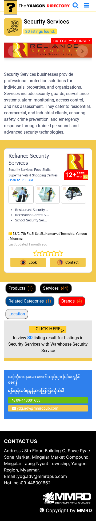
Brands (71, 301)
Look (33, 262)
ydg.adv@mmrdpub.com (37, 408)
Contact (72, 262)
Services (56, 288)
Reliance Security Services (29, 159)
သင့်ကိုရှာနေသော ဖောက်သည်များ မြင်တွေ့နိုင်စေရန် (44, 384)
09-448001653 (28, 400)
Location (17, 313)
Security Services (21, 170)
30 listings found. (40, 31)
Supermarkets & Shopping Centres (33, 175)
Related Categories (30, 301)
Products (21, 288)
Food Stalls (42, 170)
